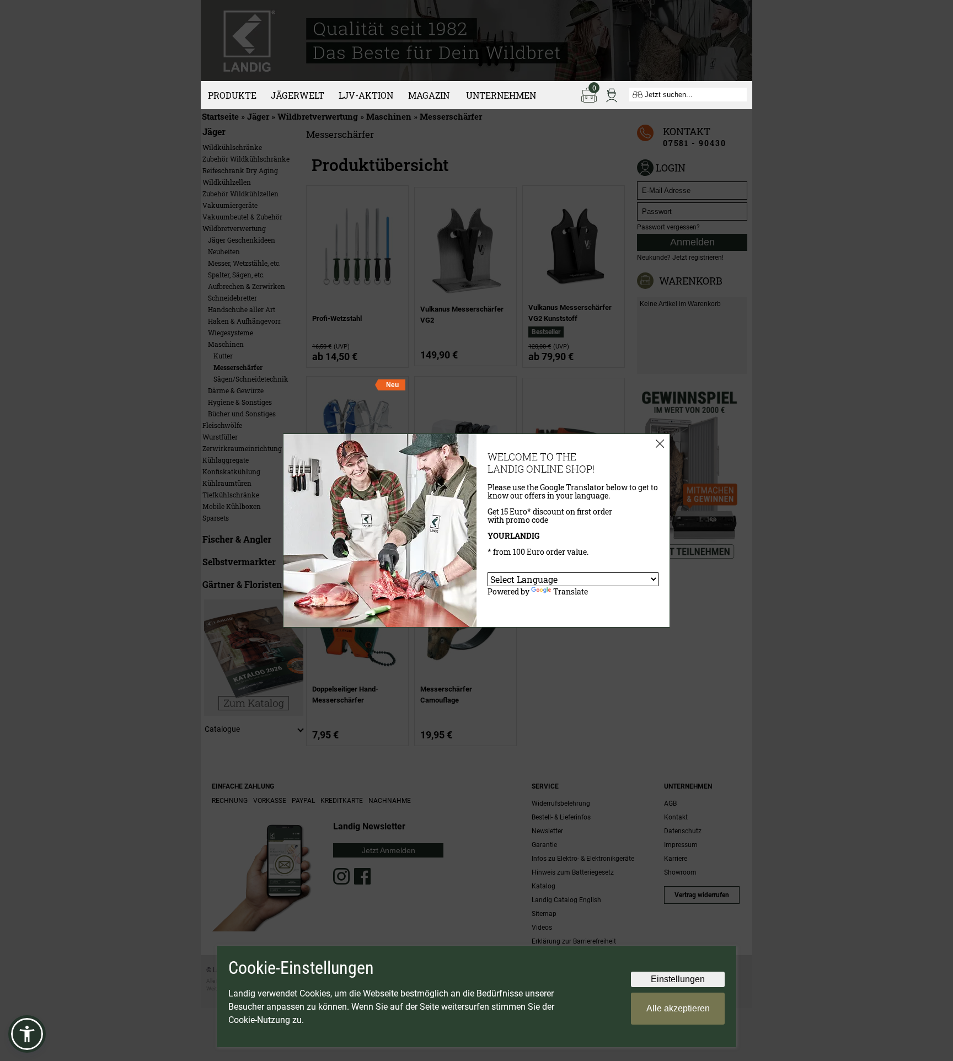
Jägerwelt (297, 95)
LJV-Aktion (366, 95)
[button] (27, 1034)
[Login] (611, 94)
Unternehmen (501, 95)
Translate (570, 591)
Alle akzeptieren (678, 1008)
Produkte (232, 95)
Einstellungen (678, 979)
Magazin (428, 95)
